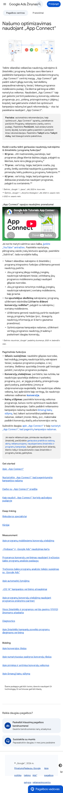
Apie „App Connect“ (13, 469)
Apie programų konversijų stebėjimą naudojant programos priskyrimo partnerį (26, 599)
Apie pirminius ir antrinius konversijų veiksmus (25, 665)
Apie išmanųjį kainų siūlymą (16, 673)
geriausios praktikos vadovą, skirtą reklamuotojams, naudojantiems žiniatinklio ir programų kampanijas (30, 443)
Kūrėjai (6, 525)
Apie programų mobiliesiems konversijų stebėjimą (28, 540)
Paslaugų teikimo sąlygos (28, 775)
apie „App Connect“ (33, 425)
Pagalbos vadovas (47, 789)
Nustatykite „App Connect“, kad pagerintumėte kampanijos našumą (27, 479)
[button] (4, 4)
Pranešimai (38, 13)
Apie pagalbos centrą (48, 775)
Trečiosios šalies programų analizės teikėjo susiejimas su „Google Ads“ (30, 571)
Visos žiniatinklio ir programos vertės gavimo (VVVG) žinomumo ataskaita (30, 611)
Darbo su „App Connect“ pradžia (19, 489)
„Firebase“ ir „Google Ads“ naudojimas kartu (26, 549)
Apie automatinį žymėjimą (15, 581)
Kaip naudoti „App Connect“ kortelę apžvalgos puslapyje (27, 499)
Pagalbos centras (15, 13)
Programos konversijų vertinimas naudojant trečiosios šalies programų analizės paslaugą (30, 559)
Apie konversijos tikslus (14, 648)
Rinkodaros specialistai (14, 516)
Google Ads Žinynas (23, 4)
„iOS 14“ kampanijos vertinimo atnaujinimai (24, 589)
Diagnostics (8, 621)
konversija (33, 395)
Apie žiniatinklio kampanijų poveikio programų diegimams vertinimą (26, 631)
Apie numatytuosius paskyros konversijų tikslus (27, 656)
